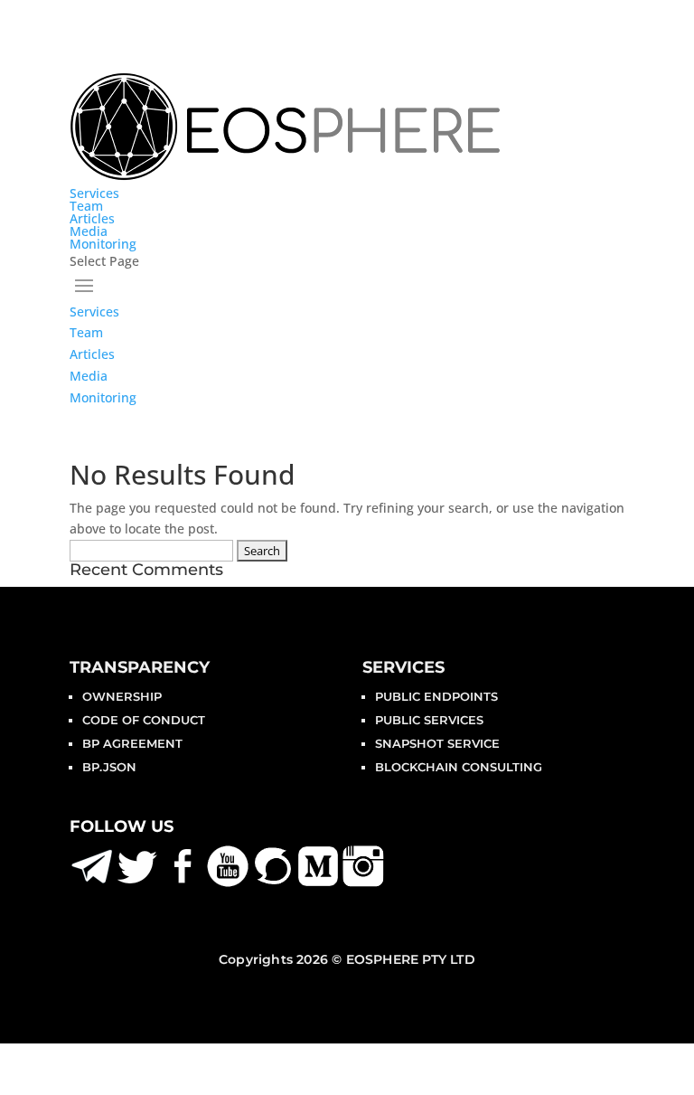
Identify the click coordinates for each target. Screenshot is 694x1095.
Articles (92, 218)
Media (89, 231)
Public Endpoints (436, 696)
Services (94, 193)
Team (86, 205)
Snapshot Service (437, 743)
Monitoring (103, 243)
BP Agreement (132, 743)
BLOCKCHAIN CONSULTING (458, 767)
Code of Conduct (143, 720)
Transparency (140, 667)
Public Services (429, 720)
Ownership (122, 696)
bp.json (109, 767)
